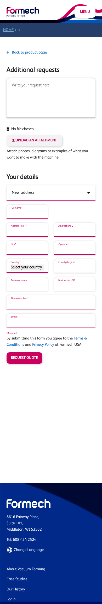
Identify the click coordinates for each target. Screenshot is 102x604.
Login (11, 599)
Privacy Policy (43, 345)
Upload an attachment (36, 140)
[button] (51, 550)
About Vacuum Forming (26, 569)
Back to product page (29, 53)
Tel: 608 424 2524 (21, 540)
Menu (85, 12)
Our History (16, 589)
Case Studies (17, 579)
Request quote (24, 358)
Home (8, 30)
